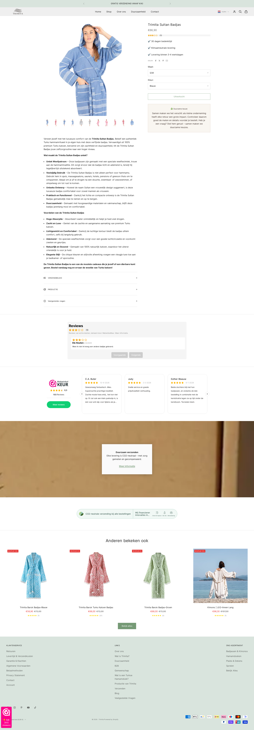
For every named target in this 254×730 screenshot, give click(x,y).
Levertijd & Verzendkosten (19, 656)
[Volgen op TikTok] (35, 707)
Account (10, 685)
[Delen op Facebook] (156, 61)
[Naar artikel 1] (47, 122)
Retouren (10, 651)
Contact (155, 11)
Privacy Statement (15, 675)
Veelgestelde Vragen (125, 698)
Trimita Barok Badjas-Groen (158, 607)
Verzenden (120, 688)
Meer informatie (127, 466)
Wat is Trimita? (122, 656)
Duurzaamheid (138, 11)
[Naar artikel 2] (56, 122)
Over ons (121, 11)
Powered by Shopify (111, 719)
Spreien (230, 665)
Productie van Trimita (125, 683)
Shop (109, 11)
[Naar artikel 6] (89, 122)
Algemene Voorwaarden (18, 665)
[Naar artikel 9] (115, 122)
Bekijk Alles (232, 670)
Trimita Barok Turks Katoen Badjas (96, 607)
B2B (117, 665)
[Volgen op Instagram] (14, 707)
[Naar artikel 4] (72, 122)
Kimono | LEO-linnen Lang (220, 607)
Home (98, 11)
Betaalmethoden (14, 670)
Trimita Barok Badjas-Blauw (33, 607)
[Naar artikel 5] (81, 122)
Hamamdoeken (233, 656)
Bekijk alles (127, 626)
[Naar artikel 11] (132, 122)
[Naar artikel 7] (98, 122)
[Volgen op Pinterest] (21, 707)
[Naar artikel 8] (106, 122)
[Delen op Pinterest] (163, 61)
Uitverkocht (179, 96)
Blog (117, 693)
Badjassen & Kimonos (237, 651)
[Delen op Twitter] (159, 61)
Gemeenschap (122, 670)
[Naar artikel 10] (123, 122)
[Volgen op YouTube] (28, 707)
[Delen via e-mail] (167, 61)
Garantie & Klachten (16, 661)
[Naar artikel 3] (64, 122)
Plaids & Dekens (234, 661)
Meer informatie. (121, 333)
